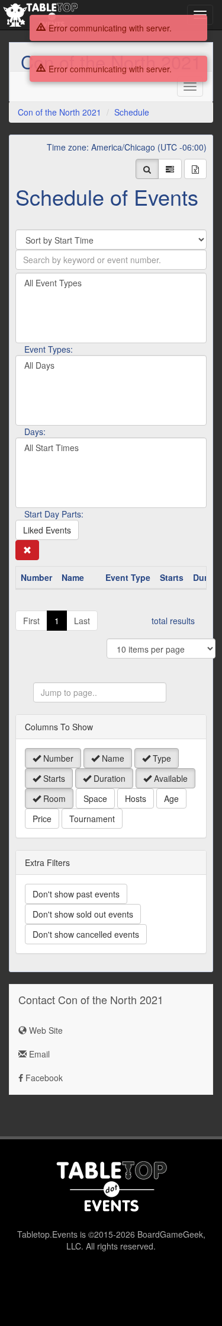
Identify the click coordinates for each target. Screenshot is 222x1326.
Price (42, 819)
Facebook (43, 1078)
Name (111, 758)
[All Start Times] (111, 448)
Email (38, 1054)
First (31, 621)
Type (160, 758)
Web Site (45, 1030)
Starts (53, 778)
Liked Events (47, 530)
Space (95, 798)
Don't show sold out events (83, 914)
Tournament (92, 819)
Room (53, 798)
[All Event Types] (111, 283)
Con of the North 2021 (59, 112)
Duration (108, 778)
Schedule (131, 112)
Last (82, 621)
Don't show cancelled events (86, 934)
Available (170, 778)
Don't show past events (76, 894)
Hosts (135, 798)
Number (57, 758)
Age (171, 798)
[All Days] (111, 365)
